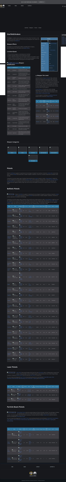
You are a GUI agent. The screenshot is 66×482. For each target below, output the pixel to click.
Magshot (9, 253)
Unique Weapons (39, 89)
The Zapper (9, 332)
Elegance (9, 226)
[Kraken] (49, 41)
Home (9, 5)
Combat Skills (46, 377)
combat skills (49, 173)
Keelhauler (9, 242)
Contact (30, 5)
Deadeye (8, 221)
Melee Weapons (54, 152)
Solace (8, 311)
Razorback (9, 289)
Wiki (16, 5)
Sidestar (8, 300)
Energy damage (23, 373)
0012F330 (57, 110)
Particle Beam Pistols (21, 412)
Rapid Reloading (22, 378)
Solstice (8, 399)
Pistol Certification (17, 419)
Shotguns (33, 152)
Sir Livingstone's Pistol (9, 305)
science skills (51, 200)
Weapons (31, 27)
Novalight (9, 434)
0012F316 (57, 105)
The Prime (9, 327)
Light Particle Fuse (30, 434)
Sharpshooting (41, 378)
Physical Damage (40, 412)
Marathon (9, 258)
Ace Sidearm (9, 210)
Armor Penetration (29, 378)
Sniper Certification (46, 419)
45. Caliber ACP (30, 305)
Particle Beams (55, 418)
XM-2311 (8, 359)
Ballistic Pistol (51, 65)
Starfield (26, 27)
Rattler (8, 284)
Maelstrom (17, 40)
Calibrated (38, 110)
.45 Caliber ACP (30, 237)
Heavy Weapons (43, 152)
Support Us (52, 466)
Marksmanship (15, 378)
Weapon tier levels (46, 78)
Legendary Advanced (53, 95)
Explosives (33, 160)
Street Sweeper (52, 70)
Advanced (37, 121)
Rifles (23, 152)
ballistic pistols (20, 375)
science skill (52, 179)
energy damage (26, 372)
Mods (22, 5)
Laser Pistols (18, 372)
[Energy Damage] (20, 278)
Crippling (35, 378)
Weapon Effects (27, 48)
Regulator (9, 295)
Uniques (36, 178)
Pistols (35, 27)
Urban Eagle (9, 348)
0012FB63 (57, 116)
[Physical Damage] (52, 43)
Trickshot (9, 337)
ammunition (41, 372)
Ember (8, 390)
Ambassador (9, 215)
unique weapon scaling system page (43, 93)
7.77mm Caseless (52, 50)
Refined (37, 116)
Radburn (9, 276)
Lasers (50, 377)
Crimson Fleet (28, 38)
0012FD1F (57, 121)
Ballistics (11, 419)
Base (37, 105)
